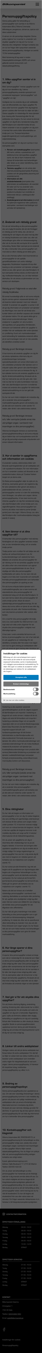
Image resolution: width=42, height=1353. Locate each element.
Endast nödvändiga (21, 684)
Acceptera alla (21, 677)
